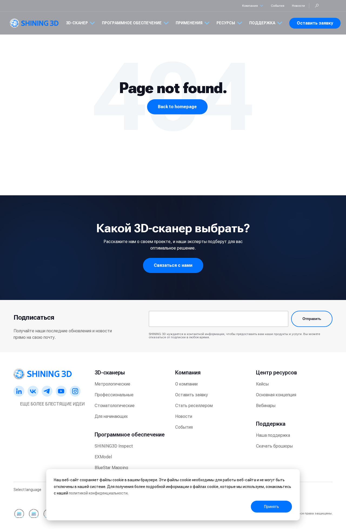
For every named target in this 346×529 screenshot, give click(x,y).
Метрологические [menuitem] (112, 384)
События (277, 6)
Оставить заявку (315, 23)
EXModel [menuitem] (103, 456)
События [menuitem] (184, 427)
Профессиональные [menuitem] (114, 394)
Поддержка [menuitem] (270, 424)
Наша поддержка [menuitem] (273, 435)
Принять (271, 506)
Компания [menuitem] (188, 372)
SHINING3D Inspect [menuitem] (114, 446)
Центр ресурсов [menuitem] (276, 372)
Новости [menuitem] (183, 416)
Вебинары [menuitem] (265, 405)
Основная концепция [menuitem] (276, 394)
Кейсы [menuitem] (262, 384)
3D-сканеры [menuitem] (110, 372)
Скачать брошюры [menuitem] (274, 446)
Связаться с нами (173, 265)
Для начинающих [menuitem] (111, 416)
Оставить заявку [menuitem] (191, 394)
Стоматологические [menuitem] (115, 405)
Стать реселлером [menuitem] (194, 405)
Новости (298, 6)
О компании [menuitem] (186, 384)
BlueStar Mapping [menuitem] (111, 467)
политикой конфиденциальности (98, 493)
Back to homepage (177, 106)
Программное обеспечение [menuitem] (130, 434)
